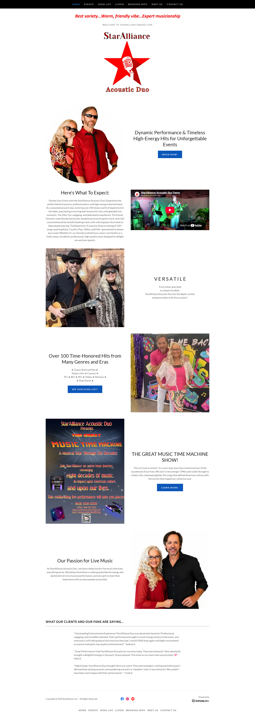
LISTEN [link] (119, 4)
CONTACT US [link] (175, 4)
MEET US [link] (157, 4)
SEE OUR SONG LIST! (85, 389)
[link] (127, 16)
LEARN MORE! (170, 487)
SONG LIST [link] (104, 4)
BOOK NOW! (170, 154)
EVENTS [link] (89, 4)
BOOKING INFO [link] (137, 4)
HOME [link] (76, 4)
